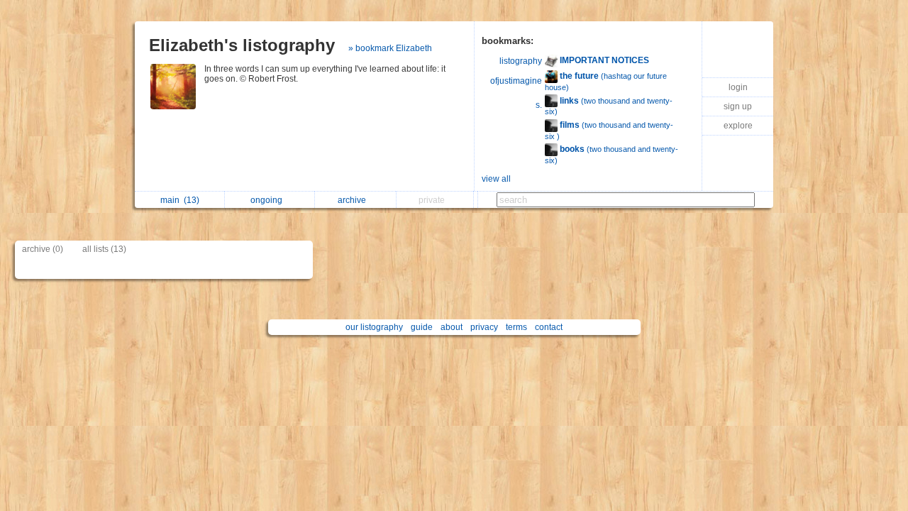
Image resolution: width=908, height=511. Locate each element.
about (452, 327)
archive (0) (42, 249)
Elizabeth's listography (242, 45)
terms (516, 327)
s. (539, 105)
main (179, 200)
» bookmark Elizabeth (390, 48)
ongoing (268, 200)
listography (520, 61)
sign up (738, 106)
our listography (374, 327)
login (738, 87)
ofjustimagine (516, 81)
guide (422, 327)
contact (549, 327)
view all (496, 179)
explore (738, 126)
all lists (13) (104, 249)
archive (354, 200)
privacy (484, 327)
